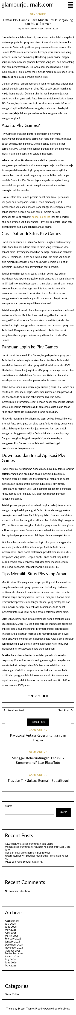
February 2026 (13, 939)
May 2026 (10, 930)
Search (8, 806)
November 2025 (14, 948)
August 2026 (12, 921)
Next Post (63, 710)
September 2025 (14, 953)
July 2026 (10, 924)
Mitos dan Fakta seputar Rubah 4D (24, 862)
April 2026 (10, 933)
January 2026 (12, 942)
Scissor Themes (26, 1009)
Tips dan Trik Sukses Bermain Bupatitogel (38, 780)
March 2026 (12, 936)
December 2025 (14, 945)
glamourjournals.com (28, 5)
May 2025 (10, 965)
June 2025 (11, 962)
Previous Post (15, 710)
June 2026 (11, 927)
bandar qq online (41, 217)
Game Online (38, 14)
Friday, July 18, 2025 (47, 29)
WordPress (64, 1009)
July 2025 (10, 959)
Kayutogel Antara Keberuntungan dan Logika (29, 844)
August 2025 (12, 956)
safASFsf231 (28, 29)
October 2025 (13, 951)
